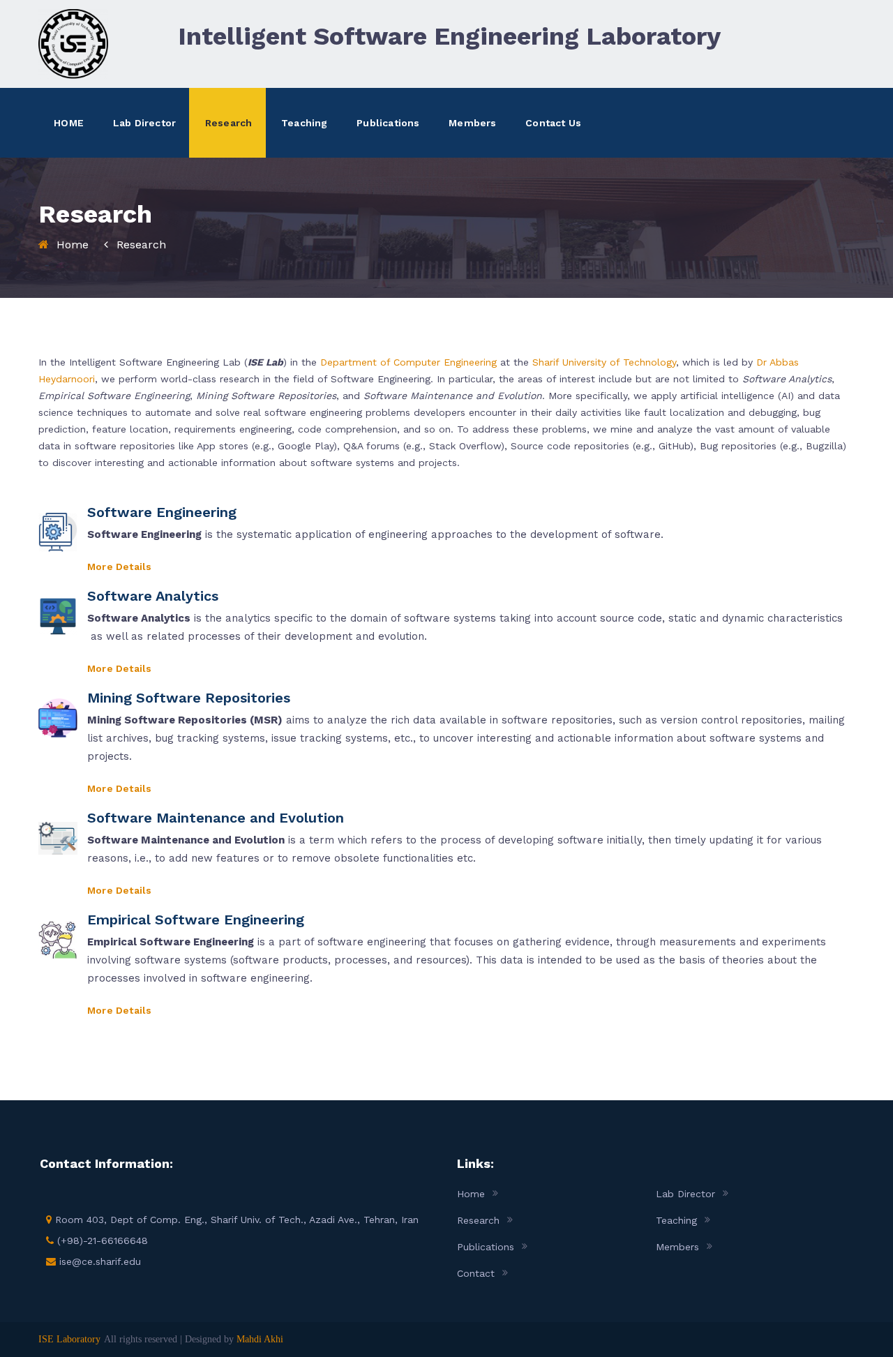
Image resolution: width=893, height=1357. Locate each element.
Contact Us (553, 122)
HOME (69, 122)
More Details (119, 566)
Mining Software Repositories (188, 697)
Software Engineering (162, 512)
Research (229, 122)
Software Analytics (152, 595)
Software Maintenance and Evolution (215, 817)
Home (73, 244)
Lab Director (144, 122)
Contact (476, 1273)
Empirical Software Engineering (195, 919)
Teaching (304, 122)
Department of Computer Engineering (408, 362)
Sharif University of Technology (604, 362)
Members (472, 122)
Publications (388, 122)
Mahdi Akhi (260, 1339)
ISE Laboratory (69, 1339)
